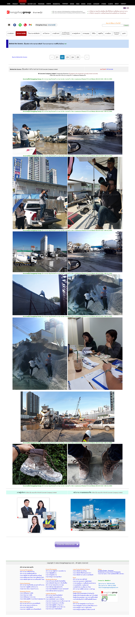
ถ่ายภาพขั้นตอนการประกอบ (27, 597)
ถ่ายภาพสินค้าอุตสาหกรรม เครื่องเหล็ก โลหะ (32, 579)
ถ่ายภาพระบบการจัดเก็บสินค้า (54, 608)
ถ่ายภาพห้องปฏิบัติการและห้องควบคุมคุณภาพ (32, 599)
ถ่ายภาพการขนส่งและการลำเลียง (55, 603)
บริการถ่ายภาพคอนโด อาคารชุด (55, 585)
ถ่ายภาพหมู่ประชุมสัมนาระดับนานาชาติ (84, 609)
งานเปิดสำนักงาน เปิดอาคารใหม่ (82, 587)
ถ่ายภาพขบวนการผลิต (26, 595)
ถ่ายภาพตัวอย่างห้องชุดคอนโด (54, 587)
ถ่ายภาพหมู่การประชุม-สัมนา (54, 576)
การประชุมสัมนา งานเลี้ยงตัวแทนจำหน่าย (84, 583)
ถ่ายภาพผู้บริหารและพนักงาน (54, 597)
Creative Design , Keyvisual (105, 570)
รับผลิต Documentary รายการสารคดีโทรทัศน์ (85, 597)
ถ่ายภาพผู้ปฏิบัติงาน (51, 573)
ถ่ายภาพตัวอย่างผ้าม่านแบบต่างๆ (55, 590)
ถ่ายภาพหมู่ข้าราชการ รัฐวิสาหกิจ (82, 607)
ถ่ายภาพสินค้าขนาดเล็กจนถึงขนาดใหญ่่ (31, 575)
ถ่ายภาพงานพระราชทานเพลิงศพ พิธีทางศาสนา (111, 573)
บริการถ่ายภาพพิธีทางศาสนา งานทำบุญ (84, 589)
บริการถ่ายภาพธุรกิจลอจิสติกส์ (54, 595)
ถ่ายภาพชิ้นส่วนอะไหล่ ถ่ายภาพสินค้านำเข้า (32, 577)
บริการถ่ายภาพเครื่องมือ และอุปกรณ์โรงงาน (32, 585)
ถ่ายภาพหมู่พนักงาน (51, 574)
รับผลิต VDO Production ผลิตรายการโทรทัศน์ (85, 595)
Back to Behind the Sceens (19, 57)
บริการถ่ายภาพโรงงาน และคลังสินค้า (30, 603)
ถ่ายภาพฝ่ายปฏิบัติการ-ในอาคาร (54, 605)
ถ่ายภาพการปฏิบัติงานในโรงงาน (29, 587)
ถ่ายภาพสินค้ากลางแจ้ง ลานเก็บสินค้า (83, 574)
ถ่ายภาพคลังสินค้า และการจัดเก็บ (55, 599)
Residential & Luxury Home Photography (109, 572)
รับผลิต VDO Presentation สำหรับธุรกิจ (83, 593)
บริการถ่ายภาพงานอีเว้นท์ (80, 579)
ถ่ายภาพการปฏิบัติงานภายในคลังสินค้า (30, 609)
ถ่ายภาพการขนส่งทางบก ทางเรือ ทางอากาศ (58, 601)
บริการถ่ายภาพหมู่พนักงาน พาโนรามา (83, 603)
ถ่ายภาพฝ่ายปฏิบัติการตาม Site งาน (55, 607)
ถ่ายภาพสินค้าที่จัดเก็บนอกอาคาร (82, 573)
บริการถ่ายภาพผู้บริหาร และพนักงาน (56, 571)
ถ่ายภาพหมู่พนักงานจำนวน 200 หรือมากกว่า (85, 605)
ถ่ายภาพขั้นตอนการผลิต (26, 593)
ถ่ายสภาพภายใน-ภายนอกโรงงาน (29, 588)
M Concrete (109, 69)
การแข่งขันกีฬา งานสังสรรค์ (80, 585)
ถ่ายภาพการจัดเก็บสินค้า (26, 607)
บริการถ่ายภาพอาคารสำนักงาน (28, 605)
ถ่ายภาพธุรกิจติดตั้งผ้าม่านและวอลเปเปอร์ (57, 588)
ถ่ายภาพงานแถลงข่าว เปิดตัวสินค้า (82, 581)
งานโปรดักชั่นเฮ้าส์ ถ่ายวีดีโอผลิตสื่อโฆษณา (85, 599)
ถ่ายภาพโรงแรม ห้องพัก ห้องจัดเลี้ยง (55, 581)
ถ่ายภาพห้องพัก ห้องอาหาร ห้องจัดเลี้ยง (56, 583)
